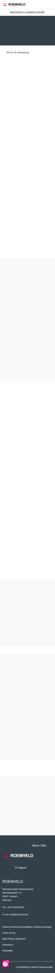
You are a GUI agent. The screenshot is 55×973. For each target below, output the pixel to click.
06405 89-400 (26, 486)
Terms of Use (8, 932)
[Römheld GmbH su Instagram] (50, 867)
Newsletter (7, 950)
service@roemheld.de (24, 481)
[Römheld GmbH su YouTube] (33, 867)
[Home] (14, 4)
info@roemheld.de (19, 914)
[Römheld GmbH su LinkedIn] (39, 867)
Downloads (41, 825)
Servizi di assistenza (17, 52)
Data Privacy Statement (14, 938)
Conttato (43, 815)
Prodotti (43, 786)
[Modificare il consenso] (5, 963)
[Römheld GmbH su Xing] (45, 867)
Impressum (7, 944)
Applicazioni (40, 796)
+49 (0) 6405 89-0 (15, 907)
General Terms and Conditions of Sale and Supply (26, 926)
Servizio (44, 805)
